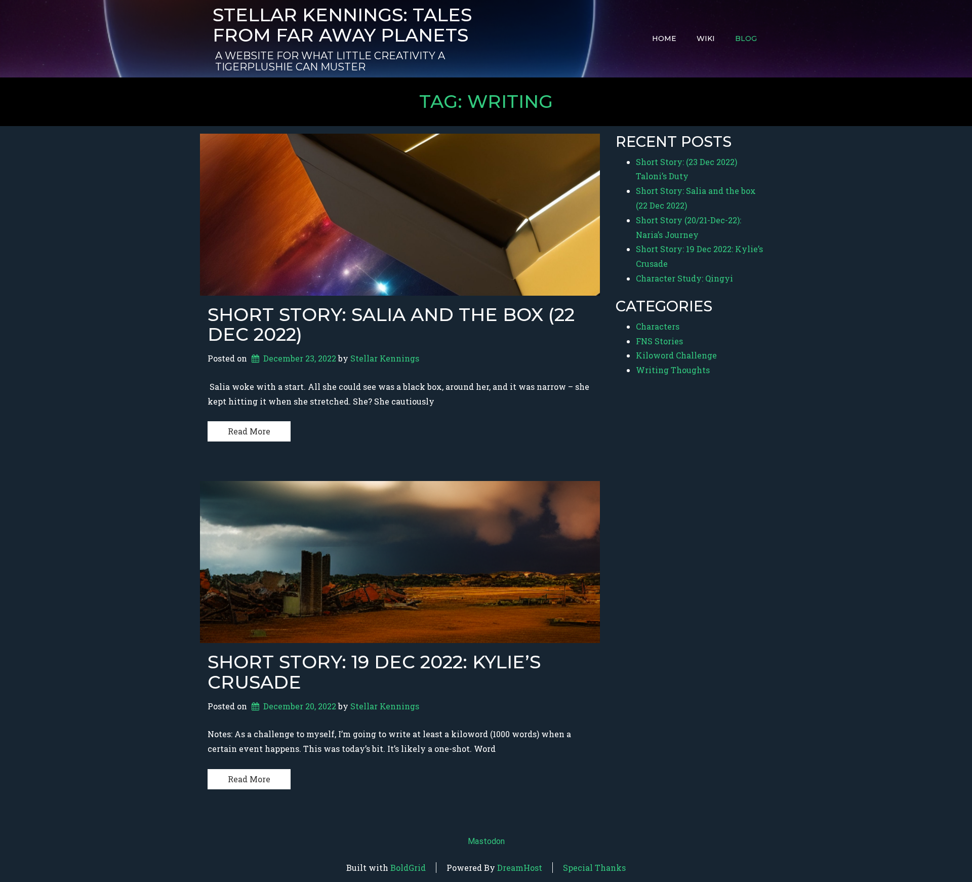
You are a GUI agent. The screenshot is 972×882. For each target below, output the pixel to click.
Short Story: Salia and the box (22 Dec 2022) (391, 324)
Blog (746, 38)
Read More (249, 431)
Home (664, 38)
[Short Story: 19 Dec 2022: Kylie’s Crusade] (400, 562)
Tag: (486, 101)
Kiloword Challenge (676, 355)
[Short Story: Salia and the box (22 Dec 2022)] (400, 215)
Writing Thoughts (673, 370)
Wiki (706, 38)
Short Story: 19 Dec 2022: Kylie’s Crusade (374, 672)
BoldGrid (408, 867)
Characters (657, 326)
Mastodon (486, 841)
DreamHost (519, 867)
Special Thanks (594, 867)
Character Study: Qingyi (684, 278)
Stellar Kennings (384, 358)
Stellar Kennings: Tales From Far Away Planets (342, 25)
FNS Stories (659, 341)
